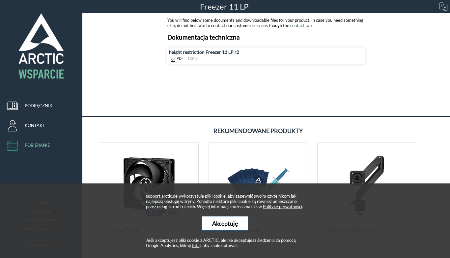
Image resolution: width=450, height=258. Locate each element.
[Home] (41, 46)
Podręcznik (38, 105)
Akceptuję (225, 223)
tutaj (196, 245)
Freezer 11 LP (225, 6)
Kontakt (35, 125)
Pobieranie (37, 145)
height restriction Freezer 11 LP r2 (204, 54)
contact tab (301, 25)
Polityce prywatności (282, 206)
